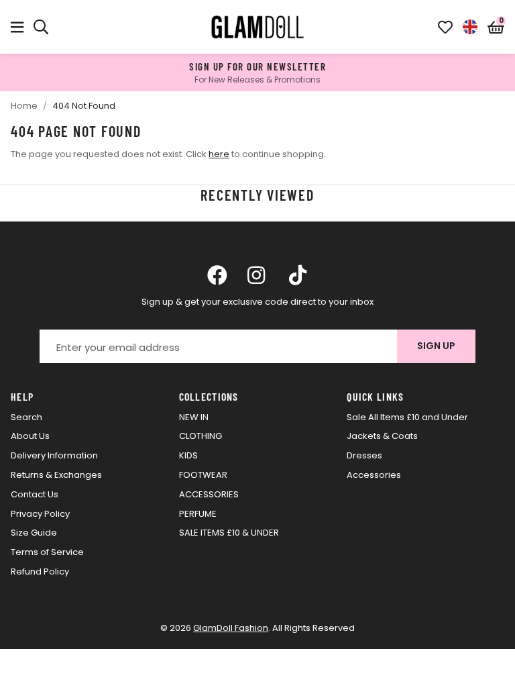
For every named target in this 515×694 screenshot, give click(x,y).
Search (26, 417)
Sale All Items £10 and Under (407, 417)
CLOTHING (200, 436)
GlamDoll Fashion (257, 27)
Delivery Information (54, 455)
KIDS (188, 455)
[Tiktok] (298, 275)
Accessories (374, 474)
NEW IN (194, 417)
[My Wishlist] (445, 26)
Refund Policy (40, 571)
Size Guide (34, 532)
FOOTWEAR (203, 474)
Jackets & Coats (382, 436)
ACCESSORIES (209, 494)
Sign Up (436, 345)
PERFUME (198, 513)
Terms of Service (47, 552)
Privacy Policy (40, 513)
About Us (30, 436)
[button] (496, 26)
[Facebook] (217, 275)
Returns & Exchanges (56, 474)
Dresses (364, 455)
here (219, 154)
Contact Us (34, 494)
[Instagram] (257, 275)
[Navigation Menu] (17, 26)
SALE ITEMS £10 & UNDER (229, 532)
